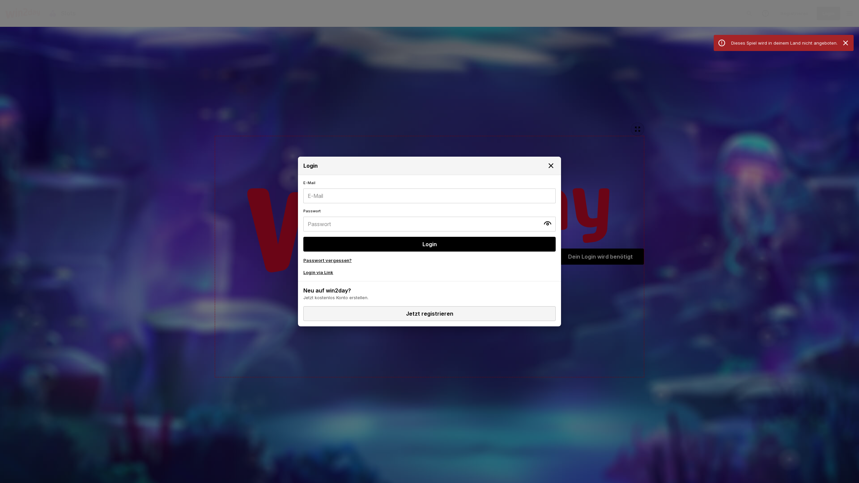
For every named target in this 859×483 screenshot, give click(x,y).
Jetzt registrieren (429, 313)
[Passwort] (429, 220)
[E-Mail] (429, 191)
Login (429, 244)
